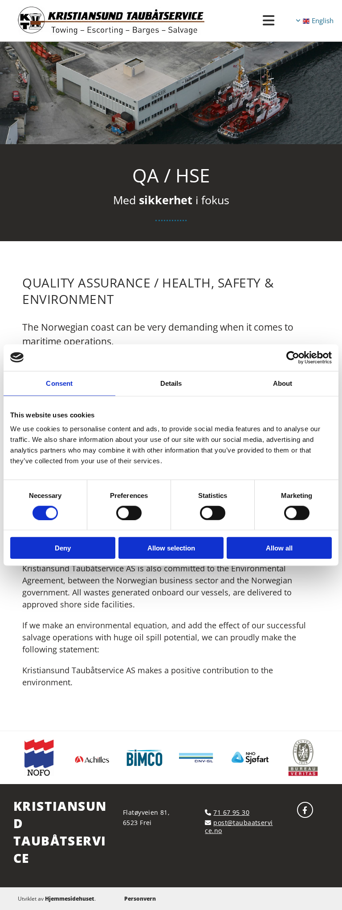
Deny (63, 548)
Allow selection (171, 548)
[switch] (129, 513)
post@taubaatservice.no (239, 826)
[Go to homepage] (137, 21)
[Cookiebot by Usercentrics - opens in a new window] (293, 357)
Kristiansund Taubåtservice (59, 832)
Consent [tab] (59, 383)
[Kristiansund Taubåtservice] (305, 810)
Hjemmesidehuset (69, 898)
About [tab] (283, 383)
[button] (269, 21)
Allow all (279, 548)
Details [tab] (171, 383)
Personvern (140, 898)
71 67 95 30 (231, 812)
